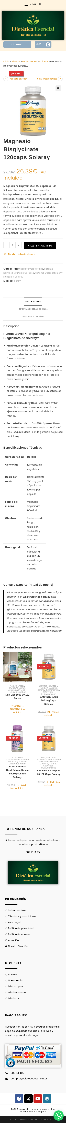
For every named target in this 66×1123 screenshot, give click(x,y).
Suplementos (52, 689)
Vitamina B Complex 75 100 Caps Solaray (48, 772)
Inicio (6, 61)
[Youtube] (38, 1098)
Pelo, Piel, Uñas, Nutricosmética (46, 758)
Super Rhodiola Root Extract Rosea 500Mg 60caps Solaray (17, 772)
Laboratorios (29, 61)
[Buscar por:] (39, 4)
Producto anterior (18, 78)
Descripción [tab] (33, 301)
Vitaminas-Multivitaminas (48, 693)
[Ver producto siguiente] (60, 78)
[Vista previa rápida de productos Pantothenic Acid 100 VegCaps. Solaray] (61, 658)
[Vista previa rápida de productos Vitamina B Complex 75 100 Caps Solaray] (61, 729)
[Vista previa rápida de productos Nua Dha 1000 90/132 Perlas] (30, 658)
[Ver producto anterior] (5, 78)
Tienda (16, 61)
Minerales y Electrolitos (30, 268)
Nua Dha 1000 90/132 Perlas (17, 696)
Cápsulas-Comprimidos (14, 758)
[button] (58, 88)
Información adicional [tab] (33, 309)
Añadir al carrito (40, 245)
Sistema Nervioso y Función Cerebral (17, 690)
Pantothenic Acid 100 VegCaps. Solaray (49, 700)
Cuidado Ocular (17, 687)
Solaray (43, 61)
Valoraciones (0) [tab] (33, 316)
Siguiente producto (47, 78)
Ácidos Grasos (17, 685)
